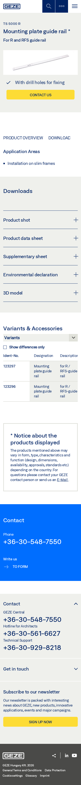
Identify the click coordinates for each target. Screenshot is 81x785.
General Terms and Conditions (22, 770)
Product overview (23, 137)
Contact (11, 603)
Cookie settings (12, 775)
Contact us (40, 95)
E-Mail (62, 480)
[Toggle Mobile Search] (48, 6)
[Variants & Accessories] (40, 339)
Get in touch (16, 668)
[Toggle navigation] (74, 6)
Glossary (31, 775)
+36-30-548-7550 (32, 541)
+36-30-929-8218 (32, 647)
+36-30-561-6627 (31, 633)
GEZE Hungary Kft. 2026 (18, 765)
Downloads (60, 137)
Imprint (44, 775)
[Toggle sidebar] (61, 6)
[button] (54, 755)
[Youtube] (74, 755)
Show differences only (27, 347)
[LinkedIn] (67, 755)
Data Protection (55, 770)
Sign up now (40, 722)
